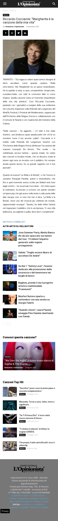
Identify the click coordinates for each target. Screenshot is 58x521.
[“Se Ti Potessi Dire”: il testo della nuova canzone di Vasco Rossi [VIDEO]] (10, 419)
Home (5, 10)
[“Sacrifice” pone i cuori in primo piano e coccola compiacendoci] (10, 392)
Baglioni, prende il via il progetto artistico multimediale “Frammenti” (35, 286)
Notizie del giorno (23, 501)
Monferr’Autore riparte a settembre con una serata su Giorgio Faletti (34, 299)
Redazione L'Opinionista (14, 26)
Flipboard (13, 507)
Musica (13, 10)
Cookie (45, 501)
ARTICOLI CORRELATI (14, 222)
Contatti (12, 498)
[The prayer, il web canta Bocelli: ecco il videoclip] (10, 446)
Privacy (37, 501)
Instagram (39, 504)
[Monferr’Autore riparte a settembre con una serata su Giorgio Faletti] (10, 299)
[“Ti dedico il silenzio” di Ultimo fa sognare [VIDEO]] (10, 432)
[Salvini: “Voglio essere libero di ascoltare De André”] (10, 256)
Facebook (25, 504)
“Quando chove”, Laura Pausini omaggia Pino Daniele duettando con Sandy (35, 313)
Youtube (45, 507)
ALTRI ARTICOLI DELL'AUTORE (18, 226)
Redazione (23, 498)
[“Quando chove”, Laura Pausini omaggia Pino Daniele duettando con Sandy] (10, 313)
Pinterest (34, 507)
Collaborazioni (38, 495)
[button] (54, 4)
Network (34, 498)
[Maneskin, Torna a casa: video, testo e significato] (10, 405)
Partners (44, 498)
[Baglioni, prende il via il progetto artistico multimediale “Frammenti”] (10, 286)
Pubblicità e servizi (21, 495)
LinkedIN (24, 507)
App (11, 501)
